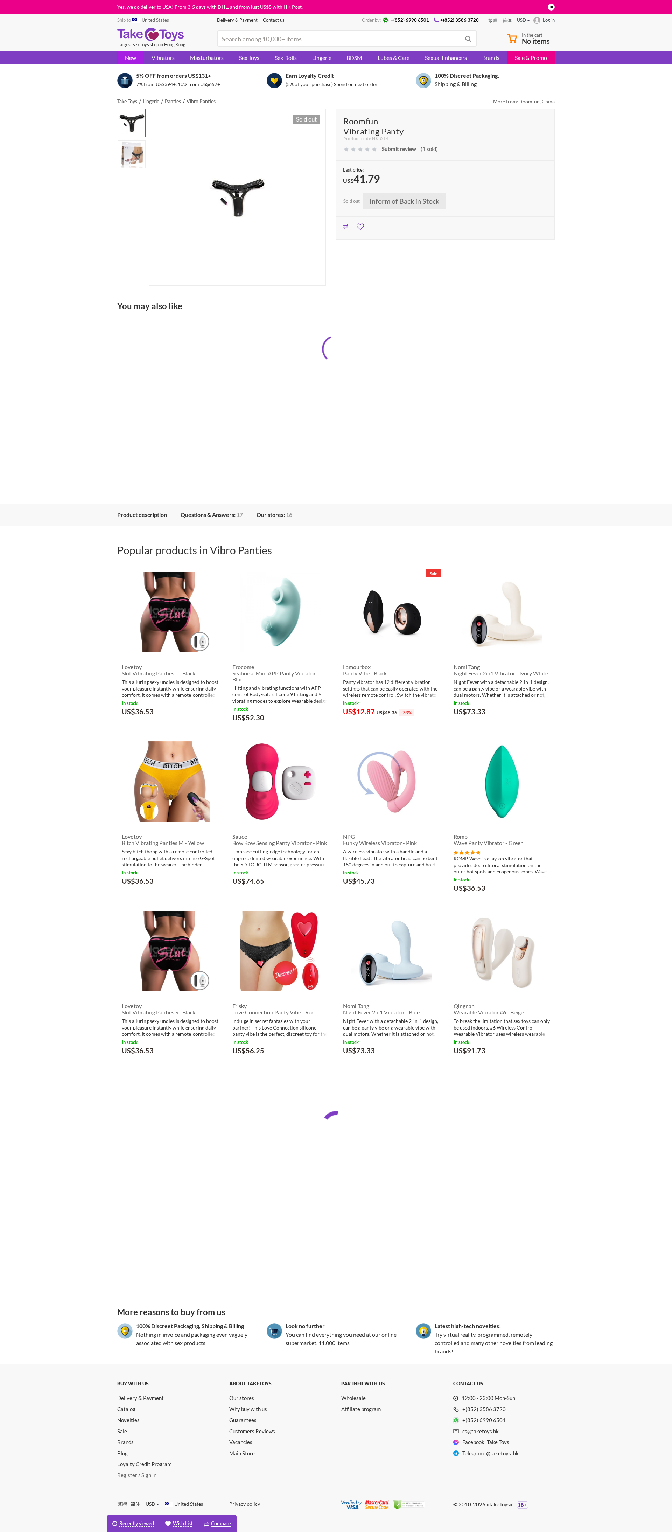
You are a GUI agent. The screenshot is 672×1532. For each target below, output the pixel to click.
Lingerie (321, 57)
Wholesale (353, 1398)
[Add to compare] (346, 225)
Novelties (128, 1420)
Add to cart (141, 728)
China (548, 101)
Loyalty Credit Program (144, 1464)
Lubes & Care (394, 57)
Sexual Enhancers (446, 57)
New (130, 57)
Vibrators (163, 57)
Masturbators (207, 57)
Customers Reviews (252, 1431)
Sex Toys (249, 57)
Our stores (241, 1398)
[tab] (142, 515)
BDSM (354, 57)
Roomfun (529, 101)
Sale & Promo (531, 57)
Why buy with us (248, 1409)
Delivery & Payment (140, 1398)
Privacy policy (244, 1504)
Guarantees (243, 1420)
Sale (122, 1431)
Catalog (126, 1409)
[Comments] (467, 852)
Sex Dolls (286, 57)
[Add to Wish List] (360, 225)
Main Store (242, 1453)
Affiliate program (361, 1409)
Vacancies (240, 1442)
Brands (490, 57)
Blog (122, 1453)
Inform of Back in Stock (404, 201)
